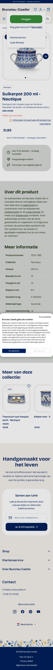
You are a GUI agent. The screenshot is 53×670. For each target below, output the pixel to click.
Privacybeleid (45, 316)
